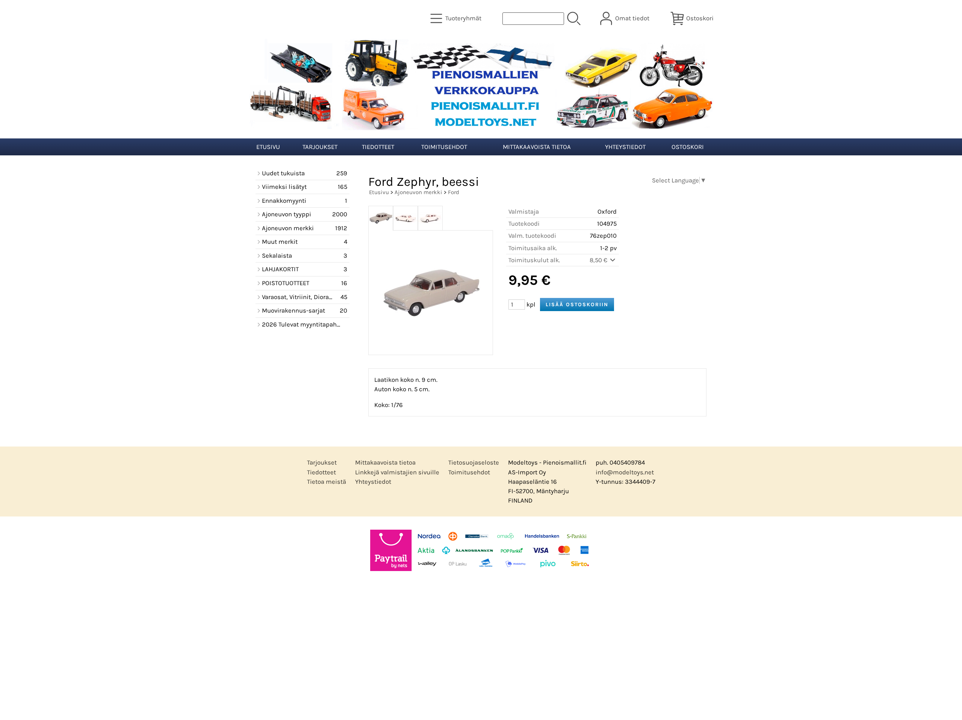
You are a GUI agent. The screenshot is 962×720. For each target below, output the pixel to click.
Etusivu (268, 146)
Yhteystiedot (625, 146)
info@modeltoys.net (625, 472)
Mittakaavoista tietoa (537, 146)
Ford (453, 192)
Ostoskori (688, 146)
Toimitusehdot (444, 146)
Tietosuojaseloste (473, 462)
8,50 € (599, 260)
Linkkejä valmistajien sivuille (397, 472)
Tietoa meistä (326, 481)
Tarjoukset (320, 146)
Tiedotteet (378, 146)
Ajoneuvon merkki (418, 192)
